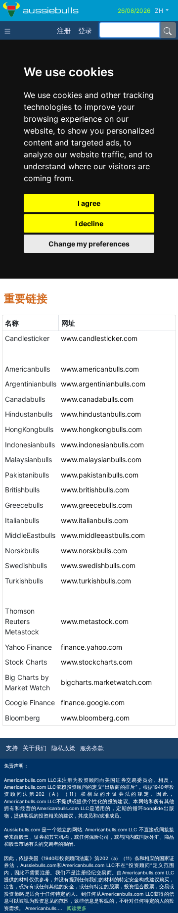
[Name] (167, 30)
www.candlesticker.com (99, 338)
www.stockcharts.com (97, 662)
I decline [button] (89, 223)
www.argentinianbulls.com (103, 384)
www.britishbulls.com (95, 489)
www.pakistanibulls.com (99, 475)
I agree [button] (89, 203)
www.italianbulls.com (94, 520)
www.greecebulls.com (96, 505)
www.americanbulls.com (100, 369)
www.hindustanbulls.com (101, 414)
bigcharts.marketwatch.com (106, 682)
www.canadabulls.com (97, 399)
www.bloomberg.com (95, 718)
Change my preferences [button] (89, 244)
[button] (165, 10)
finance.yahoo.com (91, 647)
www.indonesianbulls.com (102, 444)
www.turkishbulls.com (96, 581)
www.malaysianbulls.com (101, 459)
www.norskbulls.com (94, 550)
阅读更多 (77, 908)
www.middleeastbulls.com (103, 535)
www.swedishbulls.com (98, 565)
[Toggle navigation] (9, 30)
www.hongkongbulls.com (101, 429)
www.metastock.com (95, 621)
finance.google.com (93, 702)
